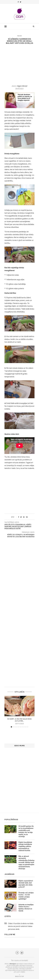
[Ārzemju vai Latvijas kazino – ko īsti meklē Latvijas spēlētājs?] (10, 896)
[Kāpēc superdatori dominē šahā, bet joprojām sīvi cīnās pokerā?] (10, 884)
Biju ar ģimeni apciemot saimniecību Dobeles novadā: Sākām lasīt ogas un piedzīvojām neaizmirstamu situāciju (26, 862)
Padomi (19, 35)
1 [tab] (11, 726)
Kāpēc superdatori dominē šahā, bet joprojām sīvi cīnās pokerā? (25, 884)
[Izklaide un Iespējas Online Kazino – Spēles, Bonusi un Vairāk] (10, 908)
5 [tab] (18, 726)
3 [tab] (15, 726)
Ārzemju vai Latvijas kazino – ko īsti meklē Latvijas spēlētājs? (26, 896)
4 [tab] (16, 726)
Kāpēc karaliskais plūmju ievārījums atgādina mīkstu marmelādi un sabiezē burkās (25, 846)
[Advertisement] (19, 64)
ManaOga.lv (13, 964)
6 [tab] (20, 726)
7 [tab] (22, 726)
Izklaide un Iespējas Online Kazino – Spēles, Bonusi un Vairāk (26, 908)
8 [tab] (24, 726)
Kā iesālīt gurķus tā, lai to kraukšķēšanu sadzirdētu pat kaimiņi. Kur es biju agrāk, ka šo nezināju (26, 831)
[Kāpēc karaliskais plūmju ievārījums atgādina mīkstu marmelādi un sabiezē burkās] (10, 845)
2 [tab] (13, 726)
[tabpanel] (19, 710)
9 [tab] (25, 726)
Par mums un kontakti (19, 960)
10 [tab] (27, 726)
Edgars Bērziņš (22, 86)
